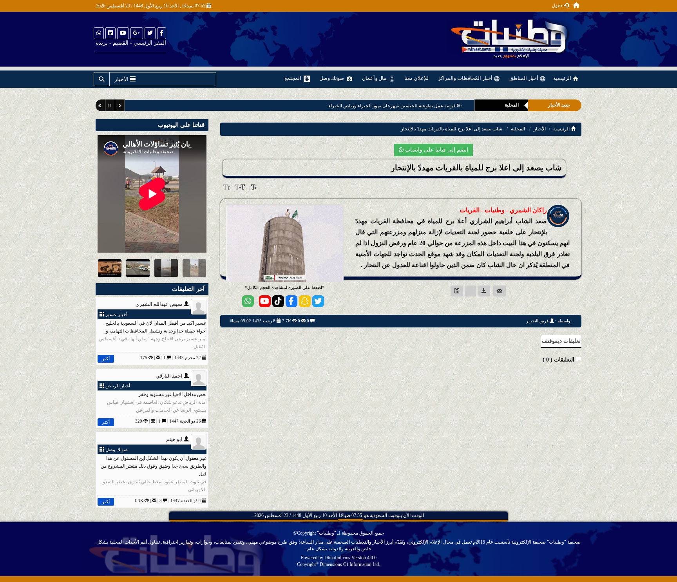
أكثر (106, 358)
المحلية (518, 129)
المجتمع (293, 78)
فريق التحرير (537, 320)
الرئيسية (562, 78)
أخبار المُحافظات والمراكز (466, 78)
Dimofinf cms (337, 557)
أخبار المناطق (524, 78)
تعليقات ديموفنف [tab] (561, 341)
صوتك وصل (332, 78)
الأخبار (540, 129)
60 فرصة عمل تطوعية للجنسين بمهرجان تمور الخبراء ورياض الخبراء (394, 105)
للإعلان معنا (416, 78)
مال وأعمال (374, 78)
